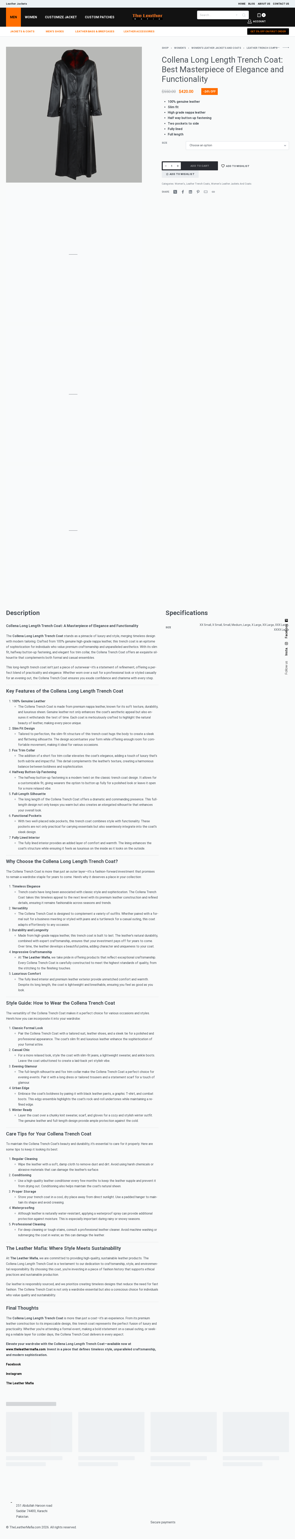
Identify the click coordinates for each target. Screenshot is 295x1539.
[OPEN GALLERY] (74, 115)
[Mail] (206, 192)
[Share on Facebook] (183, 192)
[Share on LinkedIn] (190, 192)
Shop (165, 48)
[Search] (244, 15)
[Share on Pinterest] (198, 192)
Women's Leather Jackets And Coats (216, 48)
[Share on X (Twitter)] (175, 192)
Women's (180, 48)
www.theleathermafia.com (26, 1349)
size (164, 143)
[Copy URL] (213, 192)
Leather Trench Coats (262, 48)
